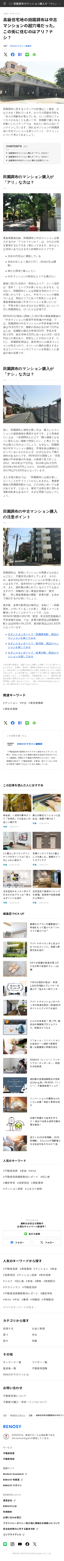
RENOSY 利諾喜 (11, 1479)
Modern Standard (13, 1473)
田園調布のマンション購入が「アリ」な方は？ (29, 153)
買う (5, 1334)
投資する (8, 1328)
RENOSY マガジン (17, 1415)
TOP (5, 1415)
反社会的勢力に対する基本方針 (19, 1528)
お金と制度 (38, 1328)
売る (34, 1334)
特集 (34, 1341)
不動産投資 (8, 1453)
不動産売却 (8, 1458)
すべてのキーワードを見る (18, 1307)
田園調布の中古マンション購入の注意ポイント (29, 160)
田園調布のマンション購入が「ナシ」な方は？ (29, 156)
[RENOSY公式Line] (5, 1544)
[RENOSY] (12, 1428)
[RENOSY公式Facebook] (27, 1544)
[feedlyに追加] (34, 54)
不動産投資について (14, 1396)
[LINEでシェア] (27, 54)
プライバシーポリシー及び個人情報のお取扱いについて (31, 1523)
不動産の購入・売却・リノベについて (25, 1402)
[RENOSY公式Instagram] (12, 1544)
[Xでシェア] (5, 54)
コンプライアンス (12, 1534)
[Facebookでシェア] (12, 54)
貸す (5, 1341)
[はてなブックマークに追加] (19, 54)
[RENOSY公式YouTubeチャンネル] (20, 1544)
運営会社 (7, 1500)
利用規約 (7, 1511)
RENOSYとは (10, 1506)
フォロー (19, 1242)
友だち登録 (34, 1233)
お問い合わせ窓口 (12, 1517)
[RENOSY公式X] (35, 1544)
